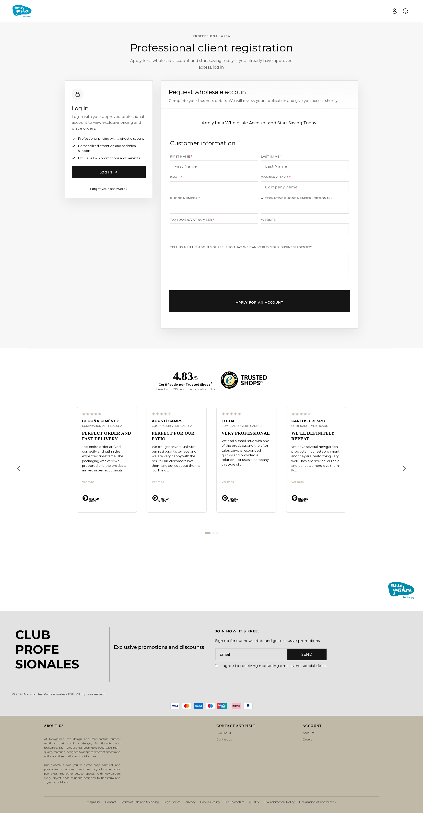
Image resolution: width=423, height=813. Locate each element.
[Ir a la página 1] (208, 533)
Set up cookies (234, 802)
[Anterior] (18, 468)
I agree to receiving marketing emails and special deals (273, 665)
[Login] (394, 11)
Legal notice (172, 802)
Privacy (190, 802)
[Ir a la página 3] (217, 533)
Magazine (94, 802)
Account (309, 733)
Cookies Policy (210, 802)
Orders (307, 739)
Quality (254, 802)
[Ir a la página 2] (213, 533)
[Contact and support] (405, 11)
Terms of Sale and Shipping (140, 802)
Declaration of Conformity (317, 802)
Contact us (224, 739)
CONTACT (223, 733)
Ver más (88, 481)
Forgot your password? (108, 189)
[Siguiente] (404, 468)
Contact (111, 802)
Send (306, 654)
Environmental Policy (279, 802)
